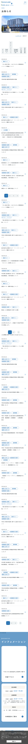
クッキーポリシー (7, 736)
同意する (14, 741)
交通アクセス (9, 677)
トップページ (18, 35)
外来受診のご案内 (11, 716)
